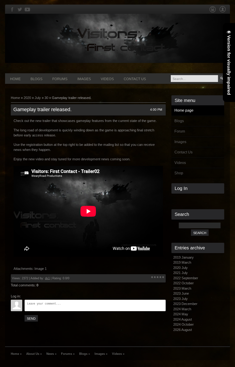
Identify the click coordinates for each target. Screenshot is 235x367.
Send (31, 318)
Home (15, 79)
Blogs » (84, 354)
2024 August (182, 319)
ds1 (47, 278)
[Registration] (222, 12)
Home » (16, 354)
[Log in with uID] (191, 198)
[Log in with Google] (207, 198)
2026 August (182, 330)
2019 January (183, 257)
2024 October (183, 324)
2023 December (185, 304)
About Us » (34, 354)
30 (46, 98)
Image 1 (40, 269)
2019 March (182, 262)
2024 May (180, 314)
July (38, 98)
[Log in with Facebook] (199, 198)
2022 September (185, 278)
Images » (101, 354)
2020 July (180, 268)
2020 (27, 98)
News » (51, 354)
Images (84, 79)
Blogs (36, 79)
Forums (59, 79)
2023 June (181, 293)
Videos (107, 79)
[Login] (212, 12)
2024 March (182, 309)
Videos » (118, 354)
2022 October (183, 283)
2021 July (180, 273)
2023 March (182, 288)
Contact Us (135, 79)
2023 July (180, 299)
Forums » (68, 354)
